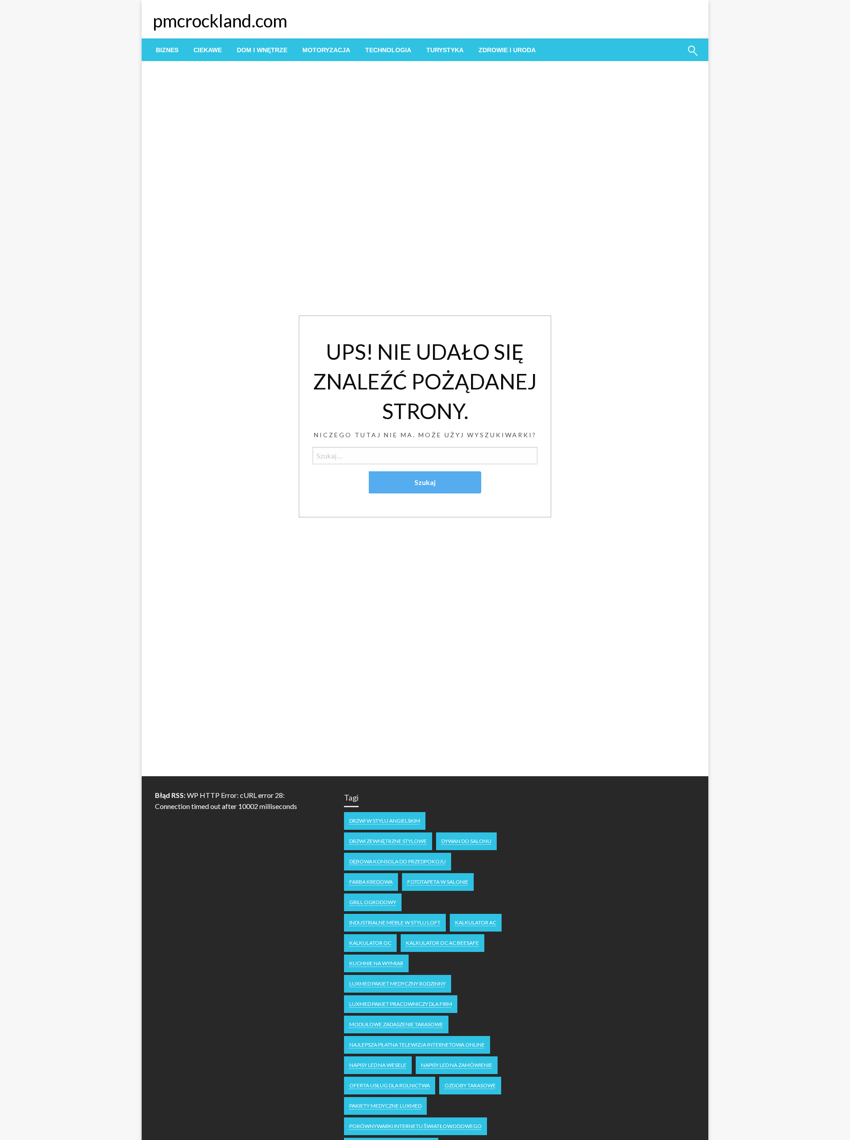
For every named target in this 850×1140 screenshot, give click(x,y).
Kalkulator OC (370, 943)
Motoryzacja (326, 50)
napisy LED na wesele (377, 1065)
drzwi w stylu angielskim (384, 820)
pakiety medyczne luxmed (385, 1105)
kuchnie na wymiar (376, 963)
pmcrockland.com (220, 20)
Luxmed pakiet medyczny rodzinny (397, 983)
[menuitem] (167, 50)
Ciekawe (207, 50)
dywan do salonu (466, 841)
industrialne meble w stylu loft (394, 922)
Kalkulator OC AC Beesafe (442, 943)
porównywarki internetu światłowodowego (415, 1126)
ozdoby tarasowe (470, 1085)
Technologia (388, 50)
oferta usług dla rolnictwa (389, 1085)
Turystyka (445, 50)
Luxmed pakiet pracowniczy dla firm (400, 1004)
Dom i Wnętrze (262, 50)
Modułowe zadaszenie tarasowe (396, 1024)
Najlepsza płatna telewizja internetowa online (417, 1044)
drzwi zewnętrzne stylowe (388, 841)
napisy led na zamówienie (456, 1065)
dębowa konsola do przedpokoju (397, 861)
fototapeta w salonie (437, 881)
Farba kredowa (371, 881)
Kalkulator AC (475, 922)
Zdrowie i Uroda (507, 50)
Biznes (167, 50)
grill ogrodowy (372, 902)
